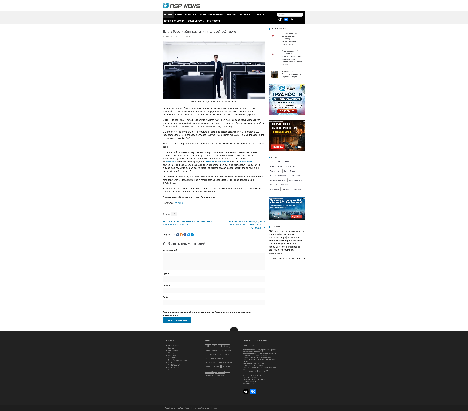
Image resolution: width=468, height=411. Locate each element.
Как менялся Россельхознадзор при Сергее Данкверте (291, 74)
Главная (168, 15)
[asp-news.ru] (181, 5)
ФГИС (170, 362)
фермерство (274, 189)
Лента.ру (179, 203)
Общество (261, 15)
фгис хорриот (286, 184)
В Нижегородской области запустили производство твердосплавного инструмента (290, 38)
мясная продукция (295, 180)
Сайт (165, 297)
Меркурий (231, 15)
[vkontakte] (177, 234)
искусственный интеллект (279, 175)
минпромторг (297, 175)
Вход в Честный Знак (174, 21)
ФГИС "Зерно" (174, 365)
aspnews (181, 37)
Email (166, 285)
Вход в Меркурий (196, 21)
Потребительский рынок (211, 15)
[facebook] (184, 234)
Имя (166, 274)
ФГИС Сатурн (290, 166)
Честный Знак (246, 15)
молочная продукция (277, 180)
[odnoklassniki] (181, 234)
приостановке (245, 162)
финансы (286, 189)
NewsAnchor (202, 408)
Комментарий (171, 250)
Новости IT (190, 15)
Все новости (213, 21)
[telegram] (192, 234)
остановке (171, 162)
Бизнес (178, 15)
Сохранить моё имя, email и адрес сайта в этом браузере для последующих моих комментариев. (207, 313)
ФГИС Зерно (288, 162)
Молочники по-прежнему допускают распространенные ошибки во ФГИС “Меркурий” (246, 224)
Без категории (173, 345)
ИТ (174, 214)
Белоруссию (222, 162)
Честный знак (275, 171)
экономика (297, 189)
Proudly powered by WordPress (177, 408)
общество (273, 184)
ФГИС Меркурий (276, 166)
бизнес (292, 171)
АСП (271, 162)
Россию (210, 162)
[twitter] (188, 234)
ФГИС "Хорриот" (174, 367)
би (285, 171)
